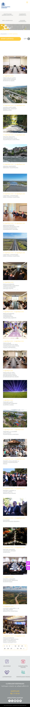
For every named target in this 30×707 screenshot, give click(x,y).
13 (22, 646)
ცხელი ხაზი (15, 691)
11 (15, 646)
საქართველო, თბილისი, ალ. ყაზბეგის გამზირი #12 (15, 686)
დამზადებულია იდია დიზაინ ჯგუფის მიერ (19, 705)
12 (18, 646)
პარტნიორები (6, 677)
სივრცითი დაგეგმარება (22, 21)
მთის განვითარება (7, 20)
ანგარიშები (7, 666)
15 (4, 648)
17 (11, 648)
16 (8, 648)
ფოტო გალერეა (7, 39)
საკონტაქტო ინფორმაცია (15, 684)
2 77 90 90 (16, 693)
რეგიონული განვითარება (22, 15)
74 (21, 648)
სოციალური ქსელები (15, 698)
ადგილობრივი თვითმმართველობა (7, 15)
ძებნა (25, 38)
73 (17, 648)
